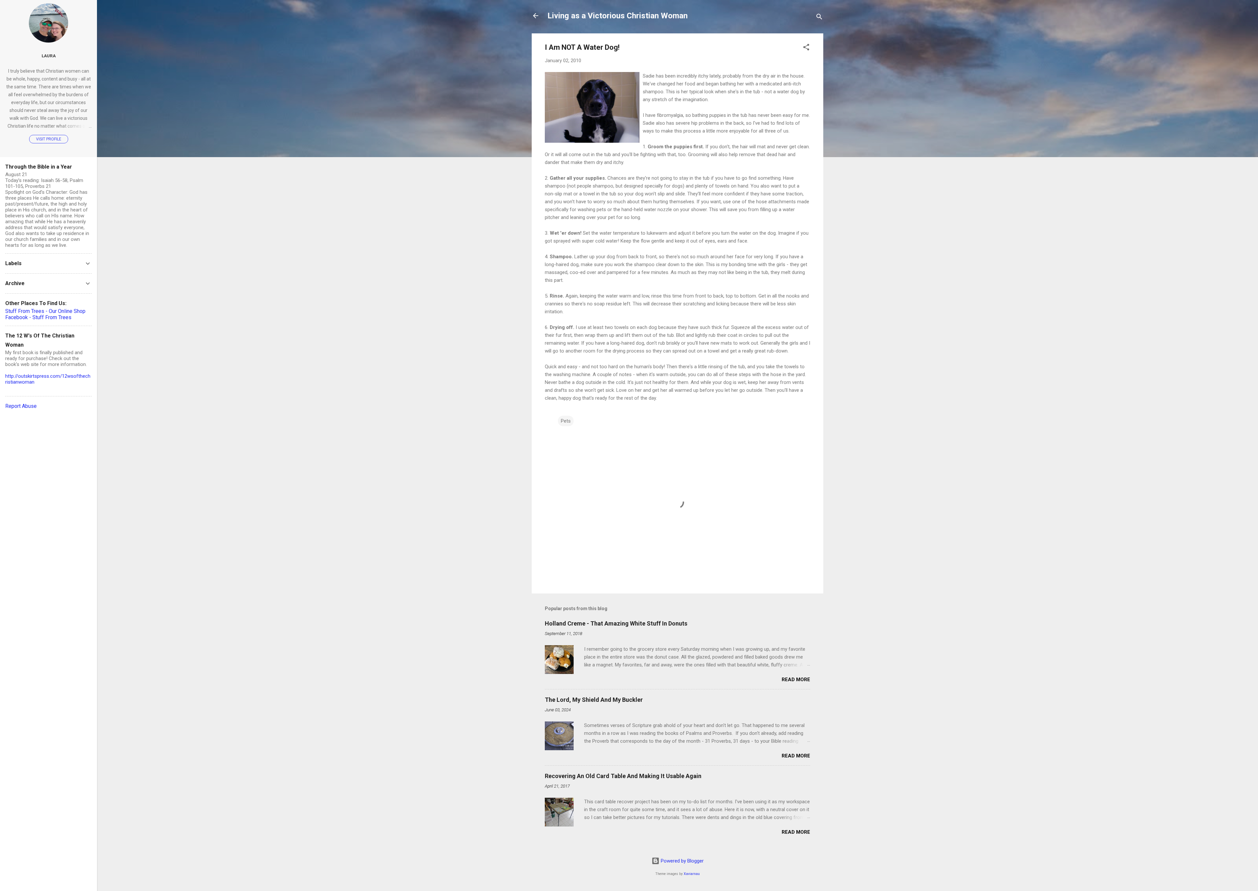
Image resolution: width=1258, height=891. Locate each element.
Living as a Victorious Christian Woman (617, 15)
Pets (566, 421)
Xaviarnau (692, 874)
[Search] (819, 18)
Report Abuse (21, 406)
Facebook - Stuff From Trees (38, 317)
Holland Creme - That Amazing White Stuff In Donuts (616, 623)
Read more (796, 679)
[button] (806, 48)
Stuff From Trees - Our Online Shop (45, 311)
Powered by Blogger (681, 861)
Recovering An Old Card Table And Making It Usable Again (623, 776)
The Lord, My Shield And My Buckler (594, 699)
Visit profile (48, 139)
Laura (49, 55)
